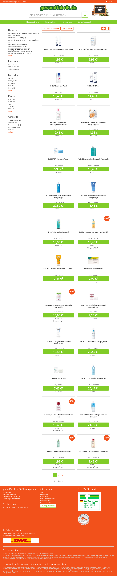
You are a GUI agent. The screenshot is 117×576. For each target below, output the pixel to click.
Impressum (44, 495)
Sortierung (66, 28)
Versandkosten (45, 501)
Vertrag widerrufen (48, 506)
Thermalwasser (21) (14, 120)
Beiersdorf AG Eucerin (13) (17, 38)
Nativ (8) (11, 130)
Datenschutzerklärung (47, 499)
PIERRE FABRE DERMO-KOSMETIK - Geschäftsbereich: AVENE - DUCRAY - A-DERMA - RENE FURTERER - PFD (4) (21, 51)
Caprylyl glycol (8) (14, 127)
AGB (41, 493)
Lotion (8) (11, 83)
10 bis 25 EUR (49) (14, 69)
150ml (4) (11, 104)
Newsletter (44, 497)
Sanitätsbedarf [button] (84, 22)
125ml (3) (11, 109)
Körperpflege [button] (50, 22)
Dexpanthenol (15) (14, 125)
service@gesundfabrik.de (11, 499)
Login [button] (109, 2)
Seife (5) (10, 86)
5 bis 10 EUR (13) (13, 67)
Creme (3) (11, 88)
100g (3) (10, 106)
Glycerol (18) (12, 122)
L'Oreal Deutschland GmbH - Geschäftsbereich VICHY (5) (18, 46)
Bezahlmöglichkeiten (47, 503)
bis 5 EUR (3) (12, 64)
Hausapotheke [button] (32, 22)
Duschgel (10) (12, 81)
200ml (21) (11, 99)
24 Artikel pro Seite (50, 28)
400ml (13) (11, 102)
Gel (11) (10, 78)
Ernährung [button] (67, 22)
